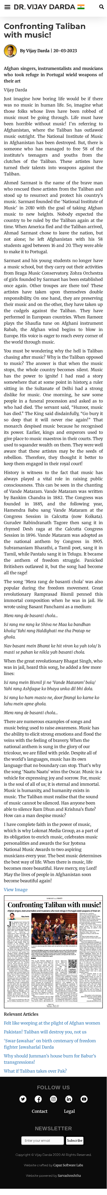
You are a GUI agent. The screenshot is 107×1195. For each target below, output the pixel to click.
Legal (69, 1111)
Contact (48, 1111)
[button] (101, 7)
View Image (15, 889)
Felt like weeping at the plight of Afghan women (52, 1023)
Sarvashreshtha (69, 1176)
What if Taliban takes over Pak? (35, 1071)
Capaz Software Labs (68, 1165)
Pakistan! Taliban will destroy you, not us (45, 1031)
